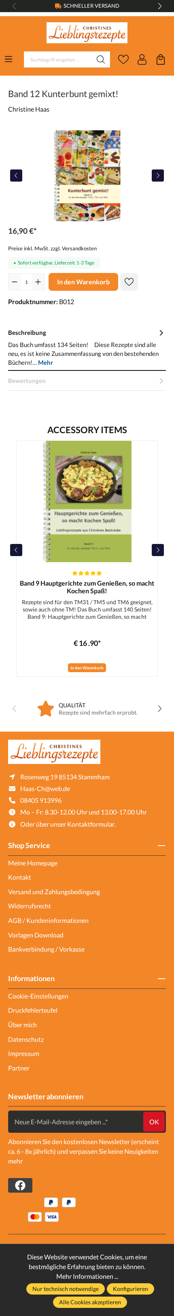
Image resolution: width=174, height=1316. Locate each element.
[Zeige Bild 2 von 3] (87, 215)
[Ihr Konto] (142, 59)
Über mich (22, 1024)
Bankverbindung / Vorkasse (46, 949)
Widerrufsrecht (29, 906)
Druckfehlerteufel (32, 1010)
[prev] (16, 550)
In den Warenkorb (83, 282)
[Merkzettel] (123, 59)
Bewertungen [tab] (27, 380)
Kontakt (19, 877)
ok (154, 1122)
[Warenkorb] (160, 59)
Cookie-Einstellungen (38, 996)
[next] (158, 550)
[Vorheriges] (16, 175)
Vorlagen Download (36, 935)
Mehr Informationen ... (87, 1276)
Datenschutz (26, 1039)
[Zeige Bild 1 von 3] (81, 215)
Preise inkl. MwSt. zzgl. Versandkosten (52, 248)
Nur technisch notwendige (65, 1288)
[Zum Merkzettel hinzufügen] (129, 282)
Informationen (31, 978)
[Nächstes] (158, 175)
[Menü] (8, 59)
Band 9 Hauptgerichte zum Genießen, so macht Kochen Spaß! (87, 587)
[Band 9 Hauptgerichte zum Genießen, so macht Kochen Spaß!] (87, 501)
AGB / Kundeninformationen (48, 920)
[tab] (87, 347)
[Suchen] (101, 59)
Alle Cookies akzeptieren (90, 1302)
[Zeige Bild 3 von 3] (93, 215)
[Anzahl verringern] (14, 282)
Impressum (23, 1053)
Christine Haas (28, 109)
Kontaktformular (91, 824)
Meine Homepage (32, 863)
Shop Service (29, 845)
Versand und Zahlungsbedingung (54, 891)
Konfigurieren (130, 1288)
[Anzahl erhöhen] (38, 282)
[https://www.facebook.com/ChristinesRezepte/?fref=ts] (20, 1185)
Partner (19, 1068)
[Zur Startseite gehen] (87, 33)
